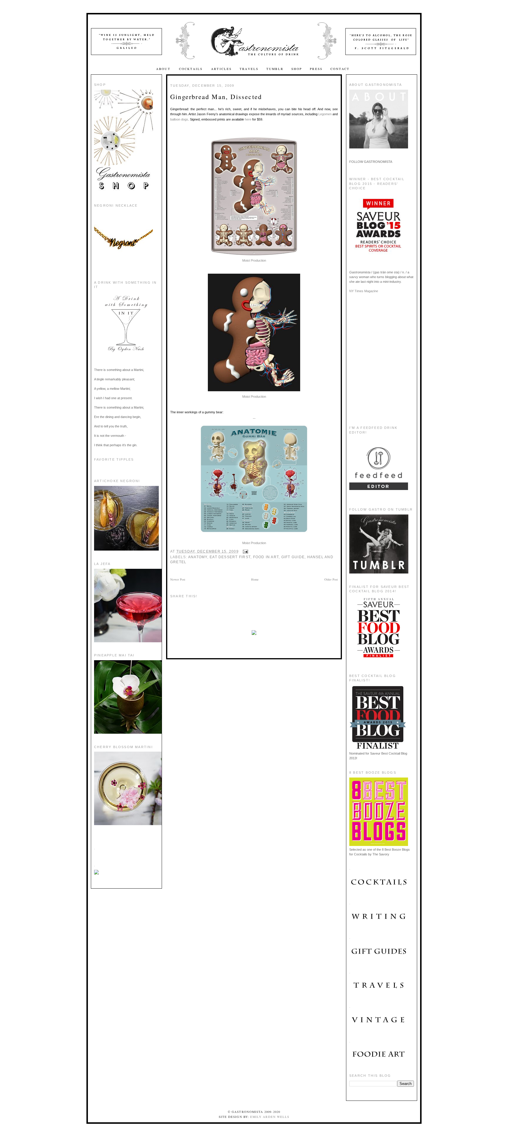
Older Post (331, 579)
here (248, 119)
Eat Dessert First (230, 557)
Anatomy (197, 557)
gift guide (293, 557)
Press (316, 69)
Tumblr (274, 69)
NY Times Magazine (363, 291)
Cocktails (191, 69)
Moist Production (254, 260)
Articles (221, 69)
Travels (249, 69)
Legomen (325, 114)
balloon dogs (179, 119)
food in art (266, 557)
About (164, 69)
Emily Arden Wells (269, 1117)
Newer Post (177, 579)
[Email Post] (244, 551)
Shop (296, 69)
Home (255, 579)
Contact (340, 69)
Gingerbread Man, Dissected (216, 96)
